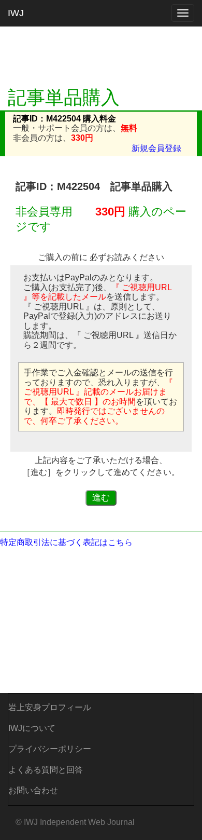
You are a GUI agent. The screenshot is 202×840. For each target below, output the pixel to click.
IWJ (16, 13)
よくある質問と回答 (45, 769)
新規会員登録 (156, 148)
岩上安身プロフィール (49, 707)
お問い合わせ (33, 790)
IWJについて (31, 728)
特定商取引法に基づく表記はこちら (66, 542)
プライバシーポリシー (49, 748)
